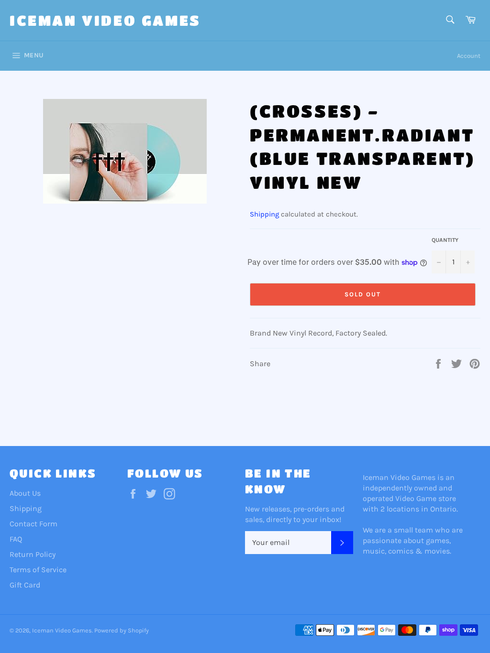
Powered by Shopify (121, 630)
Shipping (264, 214)
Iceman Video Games (105, 20)
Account (468, 55)
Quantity (445, 240)
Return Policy (33, 554)
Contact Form (33, 523)
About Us (25, 493)
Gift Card (25, 584)
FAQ (16, 539)
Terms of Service (38, 569)
